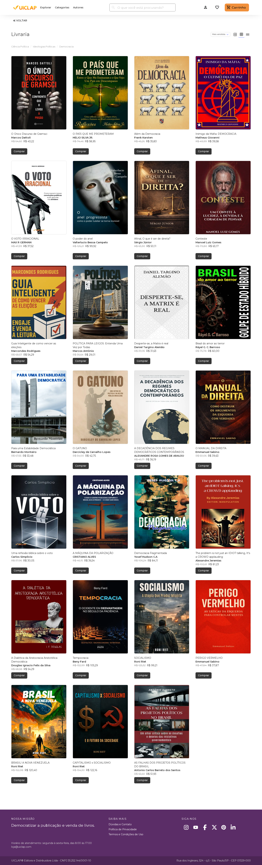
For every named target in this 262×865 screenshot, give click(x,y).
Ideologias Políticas (44, 46)
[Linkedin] (233, 827)
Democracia (66, 46)
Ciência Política (20, 46)
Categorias (62, 7)
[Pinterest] (223, 827)
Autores (78, 7)
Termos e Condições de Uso (126, 834)
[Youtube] (195, 827)
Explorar (45, 7)
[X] (214, 827)
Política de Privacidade (123, 829)
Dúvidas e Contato (120, 824)
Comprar (19, 151)
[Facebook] (205, 827)
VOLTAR (21, 20)
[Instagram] (186, 827)
